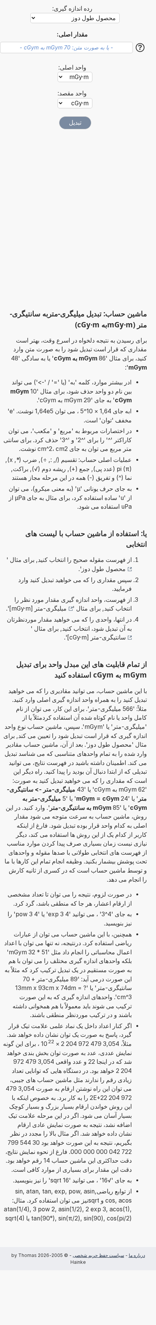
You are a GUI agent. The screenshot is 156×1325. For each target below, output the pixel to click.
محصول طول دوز (103, 569)
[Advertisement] (78, 219)
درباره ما (137, 1255)
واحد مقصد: (72, 93)
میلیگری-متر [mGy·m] (38, 608)
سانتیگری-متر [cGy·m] (96, 637)
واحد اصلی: (72, 67)
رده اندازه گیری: (72, 8)
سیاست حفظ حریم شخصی (98, 1255)
